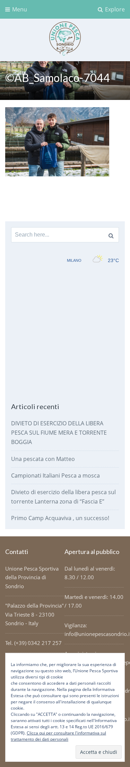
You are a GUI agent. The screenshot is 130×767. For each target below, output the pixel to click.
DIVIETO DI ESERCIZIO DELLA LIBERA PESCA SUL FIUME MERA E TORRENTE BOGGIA (59, 432)
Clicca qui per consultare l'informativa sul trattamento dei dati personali (58, 736)
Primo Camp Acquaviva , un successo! (60, 518)
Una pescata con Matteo (43, 459)
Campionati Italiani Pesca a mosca (55, 475)
